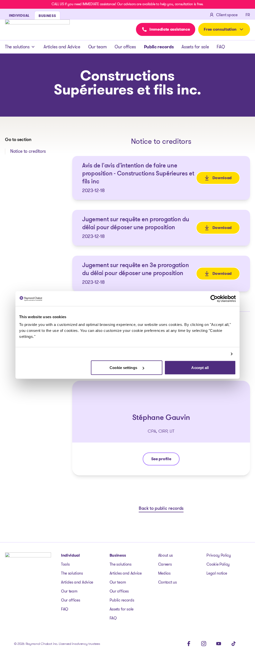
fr (248, 15)
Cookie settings (124, 368)
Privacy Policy (218, 555)
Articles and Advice (62, 47)
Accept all (200, 368)
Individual (70, 555)
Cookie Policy (218, 564)
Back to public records (161, 509)
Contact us (167, 582)
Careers (165, 564)
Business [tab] (47, 15)
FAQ (221, 47)
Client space (226, 15)
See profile (165, 460)
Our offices (125, 47)
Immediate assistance (169, 29)
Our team (97, 47)
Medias (164, 573)
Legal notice (216, 573)
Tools (65, 564)
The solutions (17, 47)
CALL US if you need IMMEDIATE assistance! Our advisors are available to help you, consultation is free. (127, 3)
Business (118, 555)
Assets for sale (195, 47)
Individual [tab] (19, 15)
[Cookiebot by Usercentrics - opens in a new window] (214, 298)
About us (165, 555)
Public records (159, 47)
